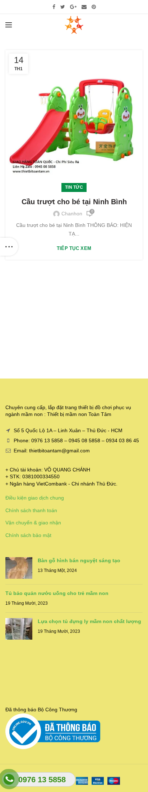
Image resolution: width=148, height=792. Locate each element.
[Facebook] (54, 7)
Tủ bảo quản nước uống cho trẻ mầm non (56, 593)
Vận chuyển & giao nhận (33, 522)
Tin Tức (74, 187)
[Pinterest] (93, 7)
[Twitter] (63, 7)
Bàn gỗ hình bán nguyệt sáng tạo (79, 560)
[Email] (84, 7)
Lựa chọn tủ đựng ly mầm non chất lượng (89, 621)
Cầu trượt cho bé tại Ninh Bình (74, 202)
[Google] (73, 7)
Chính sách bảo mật (28, 535)
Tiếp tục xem (74, 248)
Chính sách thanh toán (31, 510)
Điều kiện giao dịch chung (34, 498)
